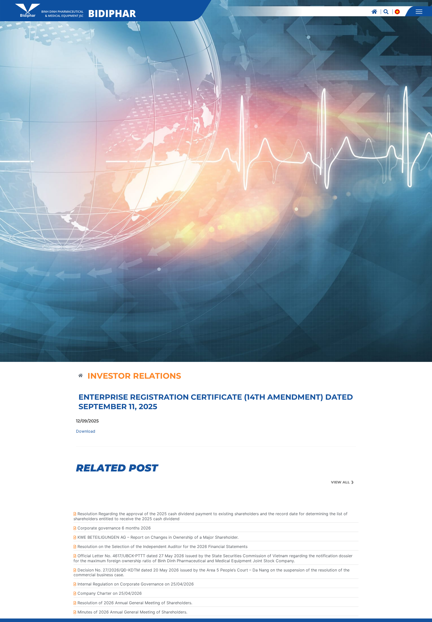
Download (85, 431)
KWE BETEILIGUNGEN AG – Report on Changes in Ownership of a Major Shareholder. (158, 537)
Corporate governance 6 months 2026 (114, 527)
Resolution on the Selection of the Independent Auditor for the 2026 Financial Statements (163, 546)
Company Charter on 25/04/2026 (110, 593)
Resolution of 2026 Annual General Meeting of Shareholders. (135, 602)
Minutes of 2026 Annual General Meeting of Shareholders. (132, 611)
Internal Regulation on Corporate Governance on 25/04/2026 (136, 583)
